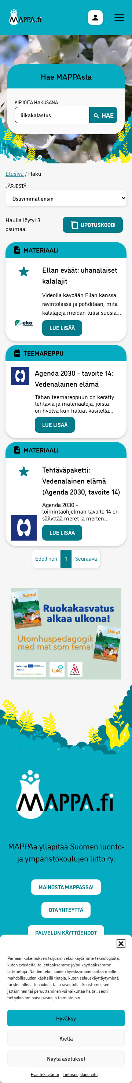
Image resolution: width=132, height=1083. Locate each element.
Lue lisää (62, 328)
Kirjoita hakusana (36, 102)
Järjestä (16, 186)
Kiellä (66, 1038)
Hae (108, 114)
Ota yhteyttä (66, 909)
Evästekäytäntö (45, 1074)
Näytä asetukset (66, 1058)
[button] (121, 943)
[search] (52, 115)
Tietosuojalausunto (80, 1074)
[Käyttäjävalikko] (95, 17)
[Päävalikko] (119, 17)
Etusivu (15, 173)
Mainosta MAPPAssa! (66, 887)
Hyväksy (66, 1018)
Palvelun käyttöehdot (66, 932)
